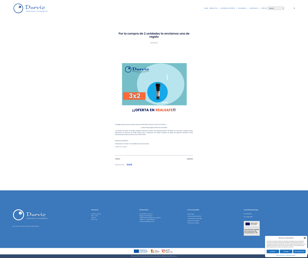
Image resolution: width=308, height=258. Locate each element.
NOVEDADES (242, 8)
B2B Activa (173, 256)
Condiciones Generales (194, 218)
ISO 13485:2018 (248, 217)
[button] (305, 238)
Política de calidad (193, 221)
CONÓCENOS (253, 8)
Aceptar (272, 251)
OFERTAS (264, 8)
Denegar (286, 251)
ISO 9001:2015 (248, 214)
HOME (206, 8)
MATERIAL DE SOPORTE (228, 8)
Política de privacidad (290, 255)
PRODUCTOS (213, 8)
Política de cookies (280, 255)
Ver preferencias (299, 251)
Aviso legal (190, 214)
